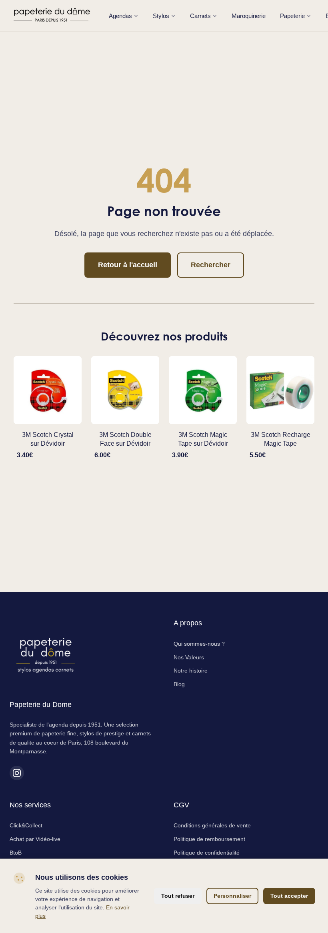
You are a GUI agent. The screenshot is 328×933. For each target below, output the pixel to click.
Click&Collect (26, 825)
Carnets (200, 15)
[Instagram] (17, 773)
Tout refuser (177, 896)
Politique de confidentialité (207, 852)
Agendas (120, 15)
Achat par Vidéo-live (35, 839)
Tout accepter (289, 896)
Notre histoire (191, 670)
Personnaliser (232, 896)
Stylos (161, 15)
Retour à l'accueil (127, 265)
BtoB (16, 852)
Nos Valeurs (189, 657)
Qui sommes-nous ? (199, 644)
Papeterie (292, 15)
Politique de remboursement (209, 839)
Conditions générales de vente (212, 825)
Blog (179, 684)
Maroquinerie (249, 15)
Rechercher (210, 265)
